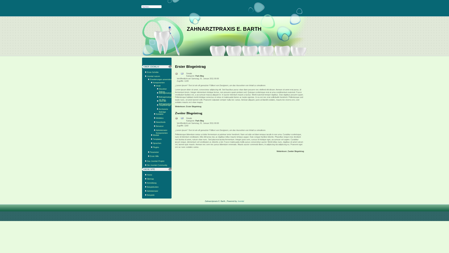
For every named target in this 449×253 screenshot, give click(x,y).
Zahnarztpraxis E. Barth (224, 29)
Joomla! (240, 201)
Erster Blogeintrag (190, 67)
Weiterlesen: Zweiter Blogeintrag (290, 151)
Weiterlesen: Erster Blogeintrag (188, 106)
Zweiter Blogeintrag (188, 113)
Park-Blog (199, 76)
